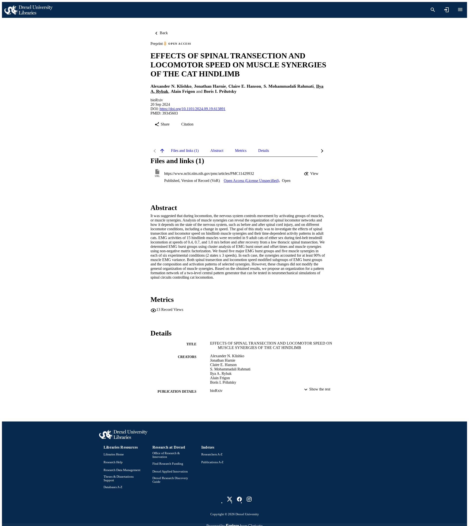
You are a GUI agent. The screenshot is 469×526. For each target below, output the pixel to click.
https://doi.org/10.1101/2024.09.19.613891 (192, 109)
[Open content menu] (460, 9)
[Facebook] (239, 499)
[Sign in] (446, 10)
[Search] (433, 10)
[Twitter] (229, 499)
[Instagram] (249, 499)
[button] (311, 174)
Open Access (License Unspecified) (251, 181)
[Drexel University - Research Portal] (28, 9)
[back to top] (162, 151)
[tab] (184, 151)
